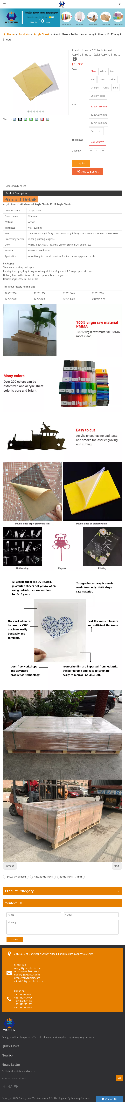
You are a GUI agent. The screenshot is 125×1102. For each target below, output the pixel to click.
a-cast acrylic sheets (43, 876)
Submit (15, 939)
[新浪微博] (10, 1086)
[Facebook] (4, 1086)
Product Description (16, 193)
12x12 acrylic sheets (15, 876)
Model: (9, 185)
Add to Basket (90, 171)
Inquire (81, 163)
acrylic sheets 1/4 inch (71, 876)
